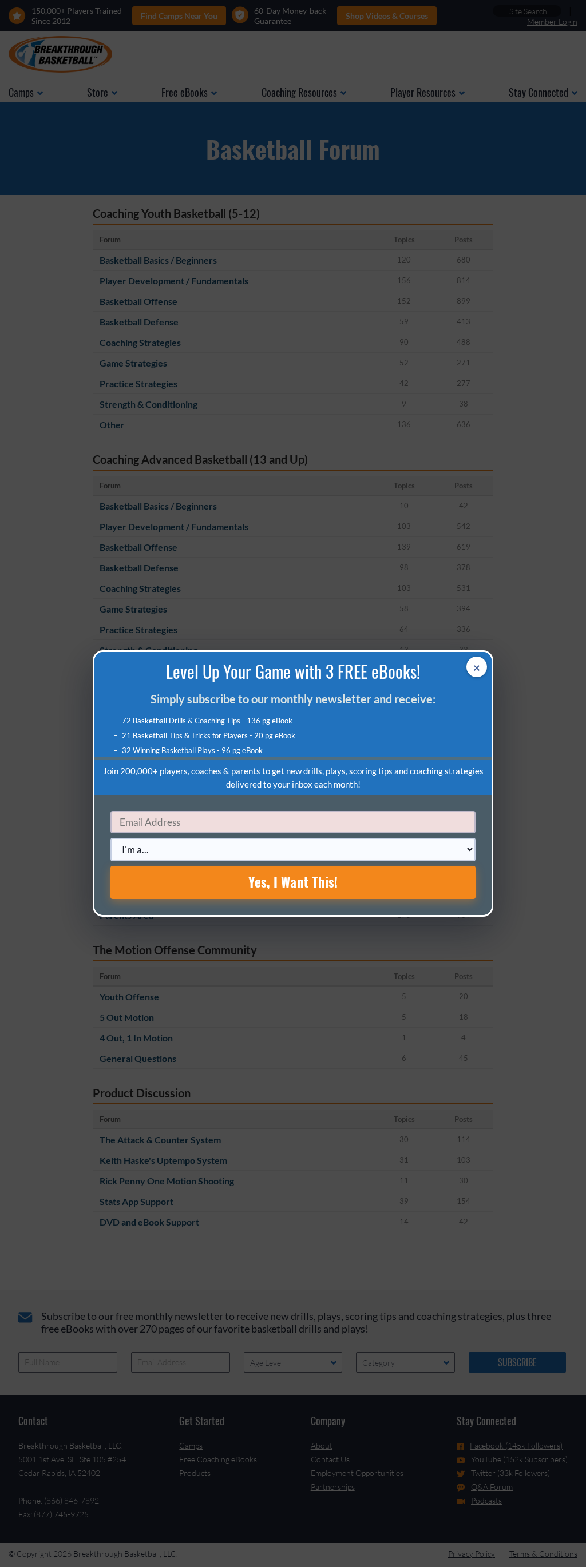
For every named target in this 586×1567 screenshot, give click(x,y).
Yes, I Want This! (293, 882)
